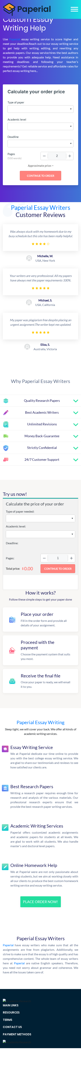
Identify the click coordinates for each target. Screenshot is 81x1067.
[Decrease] (44, 156)
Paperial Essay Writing (40, 722)
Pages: (10, 558)
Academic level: (16, 526)
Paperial (14, 39)
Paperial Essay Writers (40, 207)
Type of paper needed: (20, 511)
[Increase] (69, 156)
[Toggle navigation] (74, 9)
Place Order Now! (40, 902)
